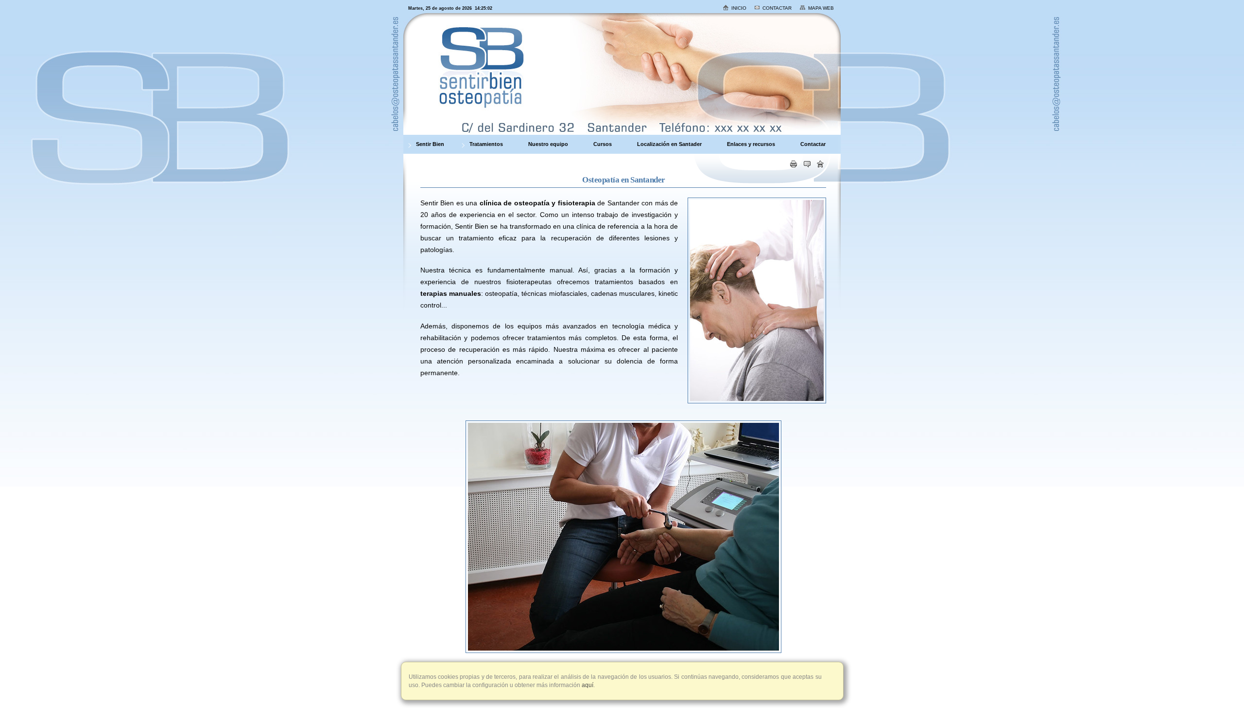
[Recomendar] (807, 165)
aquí (586, 685)
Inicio (738, 8)
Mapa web (821, 8)
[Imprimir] (793, 165)
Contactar (777, 8)
